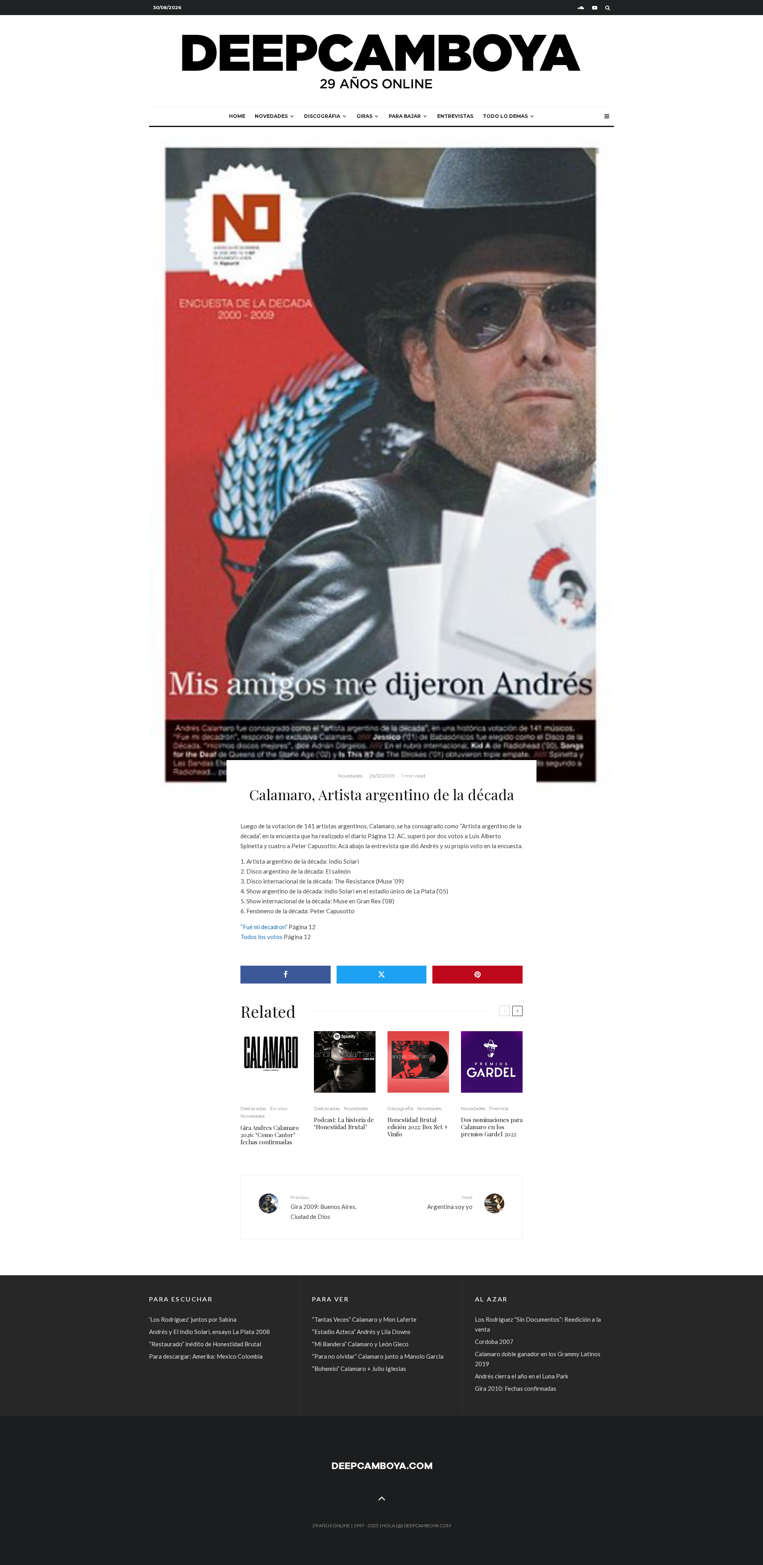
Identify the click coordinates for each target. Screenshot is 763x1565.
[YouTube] (594, 7)
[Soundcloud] (580, 7)
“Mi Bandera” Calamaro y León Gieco (360, 1343)
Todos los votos (261, 936)
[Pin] (477, 975)
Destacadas (253, 1108)
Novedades (271, 116)
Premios (498, 1108)
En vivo (278, 1108)
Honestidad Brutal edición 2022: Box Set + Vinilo (417, 1127)
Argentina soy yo (450, 1202)
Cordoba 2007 (494, 1341)
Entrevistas (455, 116)
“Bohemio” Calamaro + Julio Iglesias (359, 1368)
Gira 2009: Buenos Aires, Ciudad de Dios (323, 1207)
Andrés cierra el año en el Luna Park (521, 1376)
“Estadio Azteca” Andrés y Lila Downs (361, 1331)
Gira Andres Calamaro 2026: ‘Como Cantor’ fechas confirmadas (269, 1134)
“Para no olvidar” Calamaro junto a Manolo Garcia (377, 1356)
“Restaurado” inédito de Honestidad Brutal (205, 1343)
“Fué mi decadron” (263, 926)
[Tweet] (382, 975)
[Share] (285, 975)
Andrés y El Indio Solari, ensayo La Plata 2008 (209, 1331)
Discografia (400, 1108)
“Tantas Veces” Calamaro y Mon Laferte (364, 1319)
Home (237, 116)
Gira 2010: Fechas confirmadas (515, 1388)
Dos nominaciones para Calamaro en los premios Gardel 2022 (492, 1127)
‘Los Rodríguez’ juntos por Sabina (192, 1319)
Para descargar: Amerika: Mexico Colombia (206, 1356)
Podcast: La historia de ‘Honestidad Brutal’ (344, 1123)
